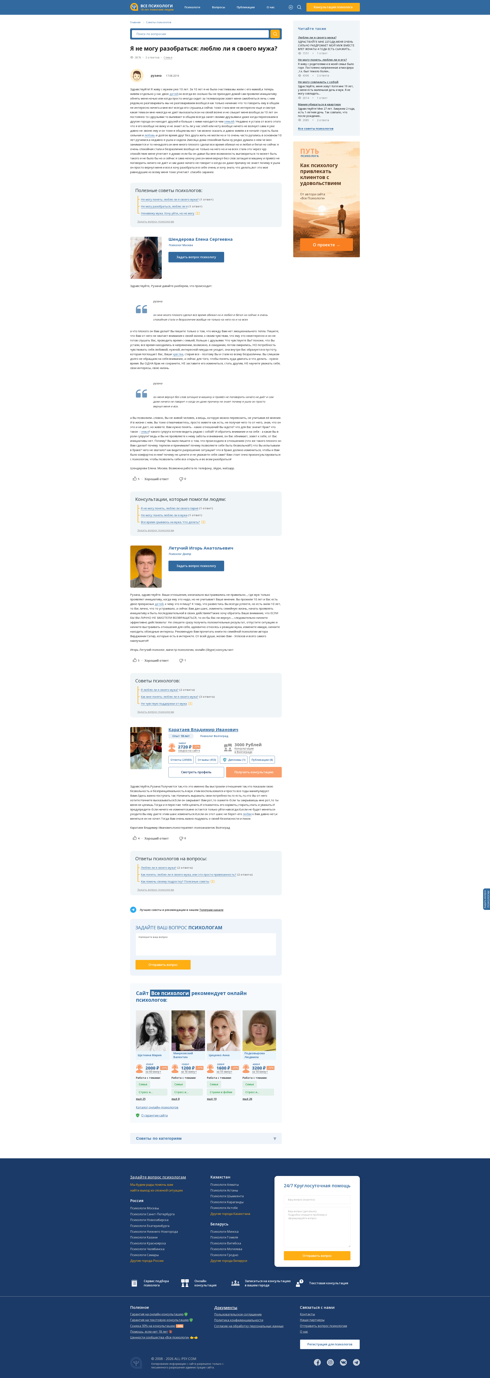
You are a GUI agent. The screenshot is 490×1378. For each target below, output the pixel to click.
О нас (304, 1332)
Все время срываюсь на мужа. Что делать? (170, 522)
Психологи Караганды (226, 1202)
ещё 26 (247, 1099)
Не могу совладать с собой (318, 82)
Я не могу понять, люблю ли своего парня (169, 508)
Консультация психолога (333, 7)
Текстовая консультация (328, 1283)
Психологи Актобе (224, 1208)
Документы (225, 1307)
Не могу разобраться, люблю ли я (164, 206)
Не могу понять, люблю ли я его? (322, 60)
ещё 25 (140, 1099)
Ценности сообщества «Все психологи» (159, 1337)
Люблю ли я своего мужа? (158, 867)
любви (247, 814)
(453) (207, 760)
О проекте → (326, 244)
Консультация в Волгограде (244, 750)
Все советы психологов (315, 128)
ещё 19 (211, 1099)
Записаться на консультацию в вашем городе (268, 1283)
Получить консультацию (254, 772)
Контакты (307, 1314)
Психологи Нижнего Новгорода (154, 1231)
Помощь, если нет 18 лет (149, 1332)
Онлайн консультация (205, 1283)
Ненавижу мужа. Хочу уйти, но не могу (167, 213)
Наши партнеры (312, 1320)
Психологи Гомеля (224, 1237)
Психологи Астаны (224, 1190)
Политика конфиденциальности (238, 1320)
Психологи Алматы (224, 1184)
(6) (262, 760)
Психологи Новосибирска (149, 1220)
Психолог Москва (181, 245)
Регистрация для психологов (329, 1344)
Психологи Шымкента (227, 1196)
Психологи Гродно (224, 1255)
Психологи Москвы (144, 1208)
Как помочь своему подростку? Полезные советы (175, 881)
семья (145, 431)
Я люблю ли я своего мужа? (159, 690)
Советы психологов (158, 22)
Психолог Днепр (180, 554)
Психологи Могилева (226, 1249)
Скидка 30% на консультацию (152, 1326)
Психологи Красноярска (148, 1243)
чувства (178, 354)
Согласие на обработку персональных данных (248, 1326)
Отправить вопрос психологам (323, 1326)
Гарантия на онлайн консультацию (157, 1314)
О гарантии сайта (154, 1115)
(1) (236, 760)
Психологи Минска (224, 1231)
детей (174, 94)
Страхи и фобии (221, 1092)
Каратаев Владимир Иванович (203, 729)
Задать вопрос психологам (155, 221)
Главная (135, 22)
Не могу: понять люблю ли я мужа (164, 515)
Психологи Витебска (225, 1243)
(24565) (181, 760)
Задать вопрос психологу (196, 257)
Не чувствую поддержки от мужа (164, 703)
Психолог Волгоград (214, 736)
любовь (150, 135)
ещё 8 (176, 1099)
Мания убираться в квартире (319, 104)
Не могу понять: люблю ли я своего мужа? (170, 199)
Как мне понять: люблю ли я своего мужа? (169, 696)
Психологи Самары (144, 1255)
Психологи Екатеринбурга (149, 1226)
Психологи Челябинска (147, 1249)
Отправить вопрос (317, 1256)
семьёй (229, 121)
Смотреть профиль (196, 772)
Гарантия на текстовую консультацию (159, 1320)
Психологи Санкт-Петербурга (152, 1214)
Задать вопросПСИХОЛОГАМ (486, 899)
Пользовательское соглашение (238, 1314)
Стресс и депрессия (146, 1092)
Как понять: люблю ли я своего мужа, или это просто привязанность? (188, 874)
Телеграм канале (211, 910)
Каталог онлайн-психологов (157, 1107)
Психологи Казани (144, 1237)
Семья (168, 57)
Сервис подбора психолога (156, 1283)
